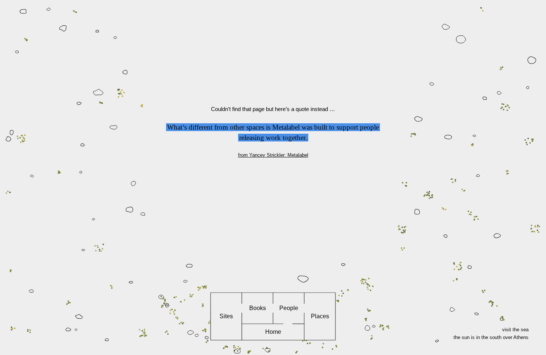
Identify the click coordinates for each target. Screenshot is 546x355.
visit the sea (515, 329)
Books (257, 308)
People (288, 308)
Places (320, 316)
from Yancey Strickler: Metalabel (273, 155)
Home (273, 332)
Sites (226, 316)
